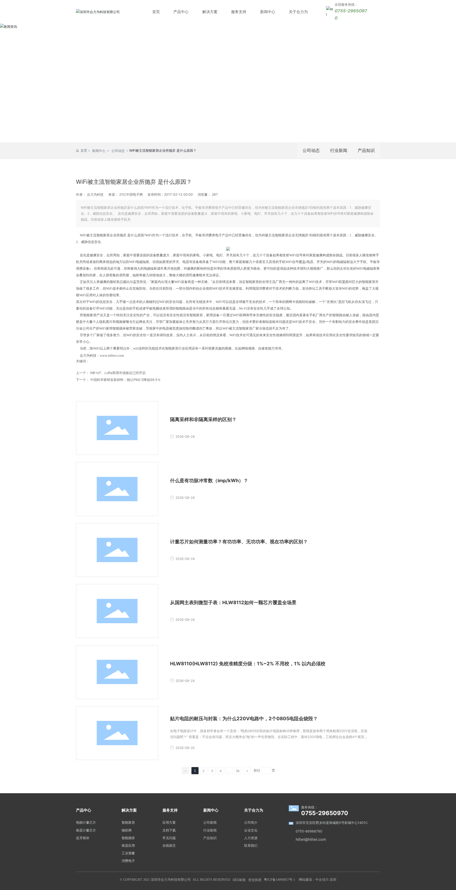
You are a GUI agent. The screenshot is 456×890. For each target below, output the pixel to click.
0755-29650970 (324, 813)
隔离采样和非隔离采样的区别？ (203, 419)
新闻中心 (267, 11)
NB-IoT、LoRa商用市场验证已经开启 (118, 373)
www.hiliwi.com (112, 355)
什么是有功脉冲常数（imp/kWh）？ (209, 480)
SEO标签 (239, 880)
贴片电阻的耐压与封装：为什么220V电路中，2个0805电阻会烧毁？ (244, 718)
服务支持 (238, 11)
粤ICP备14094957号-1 (279, 879)
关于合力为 (298, 11)
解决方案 (210, 11)
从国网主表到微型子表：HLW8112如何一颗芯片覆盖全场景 (233, 602)
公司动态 (118, 151)
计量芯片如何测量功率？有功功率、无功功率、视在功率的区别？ (239, 542)
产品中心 (181, 11)
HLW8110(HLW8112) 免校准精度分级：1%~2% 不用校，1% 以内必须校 (247, 663)
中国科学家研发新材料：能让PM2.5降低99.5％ (125, 380)
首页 (156, 11)
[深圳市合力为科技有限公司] (98, 12)
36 (238, 771)
